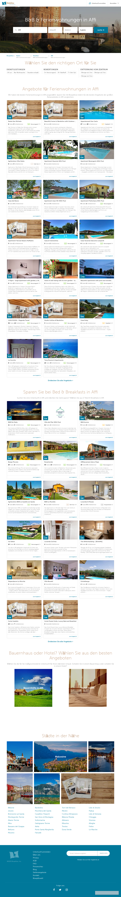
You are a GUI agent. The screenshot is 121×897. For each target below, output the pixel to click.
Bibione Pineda (68, 817)
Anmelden (103, 853)
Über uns (36, 855)
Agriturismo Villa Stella (16, 161)
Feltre (91, 826)
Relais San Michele (14, 121)
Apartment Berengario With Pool (92, 161)
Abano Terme (13, 820)
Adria (37, 826)
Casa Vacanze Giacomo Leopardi (92, 241)
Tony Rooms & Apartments (53, 360)
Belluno (11, 829)
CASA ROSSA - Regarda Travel (18, 320)
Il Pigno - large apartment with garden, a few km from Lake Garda (31, 280)
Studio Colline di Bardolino (54, 320)
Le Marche (93, 829)
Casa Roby (84, 320)
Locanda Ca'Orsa (50, 541)
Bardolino (39, 808)
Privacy (36, 858)
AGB (34, 861)
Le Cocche (12, 360)
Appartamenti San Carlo (89, 121)
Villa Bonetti (48, 581)
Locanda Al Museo (87, 502)
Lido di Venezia (95, 814)
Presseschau (38, 866)
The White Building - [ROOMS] (91, 541)
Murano (11, 833)
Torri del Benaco (68, 808)
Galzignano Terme (42, 823)
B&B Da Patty (12, 422)
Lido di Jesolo (94, 808)
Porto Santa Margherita (44, 829)
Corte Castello (13, 621)
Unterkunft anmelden (41, 852)
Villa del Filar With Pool (52, 422)
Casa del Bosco (13, 201)
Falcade (38, 833)
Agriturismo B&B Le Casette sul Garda (21, 502)
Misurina (65, 823)
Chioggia (92, 817)
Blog (35, 869)
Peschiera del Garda (43, 811)
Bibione (11, 808)
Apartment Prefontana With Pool (92, 201)
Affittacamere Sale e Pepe (90, 462)
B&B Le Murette (49, 502)
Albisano (65, 820)
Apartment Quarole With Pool (55, 161)
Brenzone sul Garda (16, 814)
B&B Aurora (85, 422)
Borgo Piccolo (13, 462)
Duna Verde (67, 829)
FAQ (34, 863)
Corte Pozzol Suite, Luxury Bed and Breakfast (60, 621)
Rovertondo (48, 462)
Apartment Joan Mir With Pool (55, 201)
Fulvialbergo (85, 581)
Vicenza (92, 820)
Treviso (65, 826)
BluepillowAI (38, 878)
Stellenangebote (39, 872)
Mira (10, 823)
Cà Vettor (11, 541)
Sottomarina (40, 820)
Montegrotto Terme (16, 817)
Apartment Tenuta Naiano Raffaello (21, 241)
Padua (91, 811)
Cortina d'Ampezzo (70, 814)
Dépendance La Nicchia (16, 581)
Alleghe (92, 823)
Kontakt (36, 875)
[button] (54, 889)
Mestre (64, 811)
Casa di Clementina (51, 241)
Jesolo (11, 811)
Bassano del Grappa (16, 826)
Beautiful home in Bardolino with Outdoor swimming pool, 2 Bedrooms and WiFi (73, 121)
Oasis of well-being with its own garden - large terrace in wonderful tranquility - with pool (76, 280)
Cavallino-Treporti (42, 814)
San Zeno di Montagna (44, 817)
